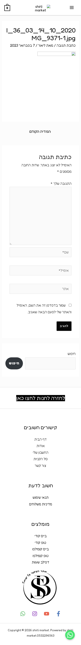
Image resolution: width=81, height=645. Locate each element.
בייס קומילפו (40, 549)
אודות (41, 446)
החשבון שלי (40, 452)
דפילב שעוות (40, 562)
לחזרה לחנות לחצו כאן (40, 398)
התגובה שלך (61, 183)
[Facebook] (58, 613)
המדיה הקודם (40, 131)
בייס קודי (41, 536)
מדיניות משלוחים (40, 504)
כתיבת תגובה (66, 45)
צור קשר (40, 465)
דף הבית (40, 439)
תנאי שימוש (41, 497)
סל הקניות (40, 459)
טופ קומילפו (41, 556)
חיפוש (72, 354)
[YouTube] (46, 613)
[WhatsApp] (22, 613)
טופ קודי (40, 542)
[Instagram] (34, 613)
